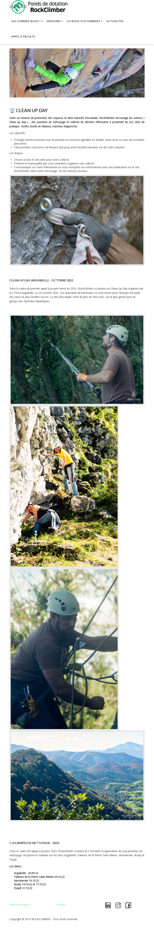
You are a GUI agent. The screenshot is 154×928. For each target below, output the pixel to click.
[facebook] (128, 905)
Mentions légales (19, 904)
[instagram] (118, 905)
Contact (61, 904)
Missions (53, 21)
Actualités (115, 21)
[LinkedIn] (108, 905)
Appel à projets (23, 36)
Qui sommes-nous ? (26, 21)
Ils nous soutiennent (83, 21)
